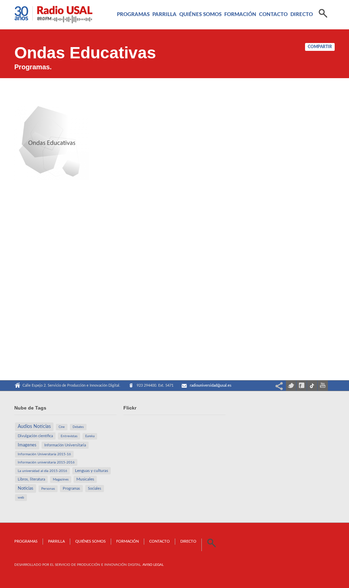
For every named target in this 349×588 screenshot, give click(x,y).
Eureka (89, 436)
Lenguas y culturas (91, 471)
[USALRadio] (53, 16)
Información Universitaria (65, 445)
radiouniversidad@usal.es (210, 385)
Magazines (61, 479)
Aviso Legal (153, 565)
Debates (78, 427)
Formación (240, 14)
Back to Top (328, 20)
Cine (62, 427)
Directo (301, 14)
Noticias (25, 488)
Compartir (320, 47)
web (21, 497)
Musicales (85, 479)
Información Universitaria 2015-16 (44, 454)
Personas (48, 488)
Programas (133, 14)
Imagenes (27, 445)
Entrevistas (69, 436)
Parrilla (164, 14)
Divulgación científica (35, 436)
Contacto (273, 14)
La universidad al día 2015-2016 (42, 471)
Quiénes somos (200, 14)
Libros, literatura (31, 479)
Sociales (94, 488)
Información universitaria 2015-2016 (46, 462)
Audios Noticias (34, 426)
